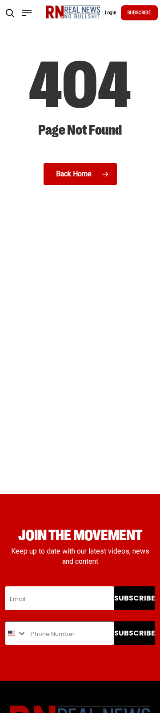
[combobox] (16, 633)
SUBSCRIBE (139, 12)
